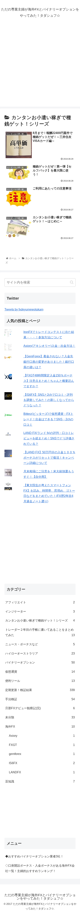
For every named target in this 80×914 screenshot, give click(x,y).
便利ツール (40, 680)
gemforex (42, 753)
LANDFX (42, 772)
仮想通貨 (40, 671)
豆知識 (40, 781)
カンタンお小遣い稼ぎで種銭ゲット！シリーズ (40, 620)
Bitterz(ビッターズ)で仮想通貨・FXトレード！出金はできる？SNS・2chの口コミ (48, 419)
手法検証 (40, 699)
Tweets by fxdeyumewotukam (23, 309)
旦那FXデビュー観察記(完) (40, 708)
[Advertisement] (40, 66)
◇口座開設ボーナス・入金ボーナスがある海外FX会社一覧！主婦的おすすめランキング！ (40, 868)
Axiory (42, 735)
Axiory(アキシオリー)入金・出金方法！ (49, 345)
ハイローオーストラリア (40, 653)
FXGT (42, 744)
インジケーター (40, 611)
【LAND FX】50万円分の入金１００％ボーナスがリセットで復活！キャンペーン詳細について (49, 458)
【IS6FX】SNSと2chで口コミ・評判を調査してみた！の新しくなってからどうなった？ (48, 400)
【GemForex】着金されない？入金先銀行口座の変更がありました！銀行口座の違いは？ (48, 362)
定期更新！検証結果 (40, 690)
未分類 (40, 717)
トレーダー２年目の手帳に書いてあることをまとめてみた (40, 632)
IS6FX (42, 763)
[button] (71, 282)
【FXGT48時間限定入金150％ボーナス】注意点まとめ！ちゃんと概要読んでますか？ (48, 381)
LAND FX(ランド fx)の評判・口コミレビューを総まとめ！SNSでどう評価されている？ (48, 438)
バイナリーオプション (40, 662)
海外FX (40, 726)
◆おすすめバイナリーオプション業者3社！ (34, 856)
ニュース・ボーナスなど (40, 644)
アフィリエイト (40, 602)
